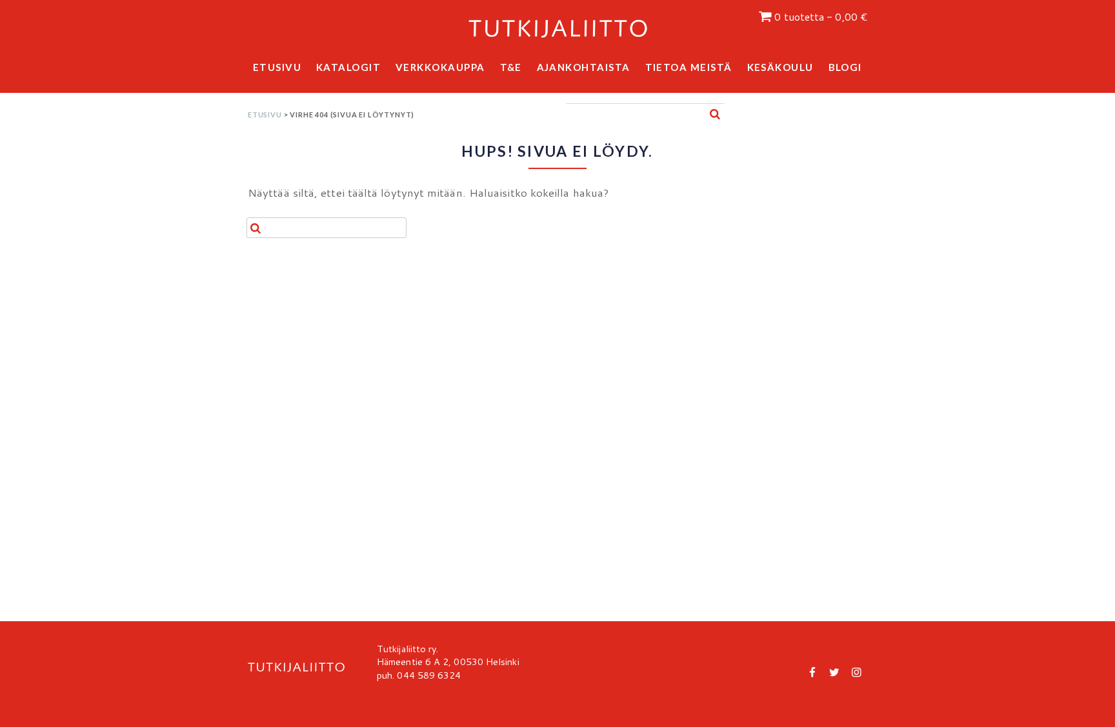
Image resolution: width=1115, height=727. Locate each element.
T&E (511, 67)
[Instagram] (856, 671)
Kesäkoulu (780, 67)
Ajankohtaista (584, 67)
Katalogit (348, 67)
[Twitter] (834, 671)
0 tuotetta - (820, 17)
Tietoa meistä (689, 67)
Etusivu (277, 67)
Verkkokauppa (440, 67)
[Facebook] (813, 671)
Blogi (846, 67)
